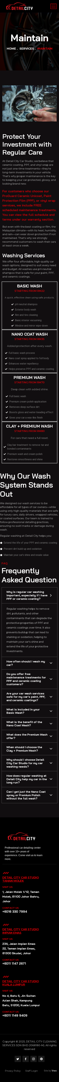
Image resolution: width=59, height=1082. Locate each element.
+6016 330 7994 (14, 911)
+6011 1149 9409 (14, 1015)
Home (11, 48)
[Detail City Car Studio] (19, 6)
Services (27, 48)
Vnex (54, 1070)
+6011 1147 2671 (14, 963)
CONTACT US (10, 908)
